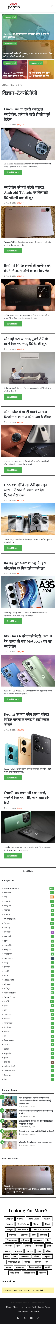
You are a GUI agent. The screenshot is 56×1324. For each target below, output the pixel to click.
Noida (7, 914)
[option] (28, 46)
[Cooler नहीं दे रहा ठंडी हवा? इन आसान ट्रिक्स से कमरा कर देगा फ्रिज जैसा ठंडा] (28, 519)
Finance (7, 1045)
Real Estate (9, 980)
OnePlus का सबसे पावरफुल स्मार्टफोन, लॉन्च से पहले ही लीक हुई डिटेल (27, 114)
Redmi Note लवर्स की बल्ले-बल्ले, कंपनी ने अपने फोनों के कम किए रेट (13, 75)
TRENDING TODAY (12, 888)
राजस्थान (7, 967)
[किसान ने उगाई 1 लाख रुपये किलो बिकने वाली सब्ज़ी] (9, 1134)
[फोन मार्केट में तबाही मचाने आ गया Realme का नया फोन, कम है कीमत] (28, 441)
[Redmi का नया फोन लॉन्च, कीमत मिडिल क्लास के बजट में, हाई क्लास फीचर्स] (28, 749)
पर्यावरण (6, 1031)
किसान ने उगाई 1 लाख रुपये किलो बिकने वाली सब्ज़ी (36, 1131)
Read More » (12, 172)
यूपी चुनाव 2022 (10, 919)
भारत (5, 897)
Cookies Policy (44, 1307)
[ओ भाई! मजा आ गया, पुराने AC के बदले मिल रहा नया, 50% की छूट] (41, 69)
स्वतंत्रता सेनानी (9, 1066)
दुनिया (6, 1058)
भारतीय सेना (8, 954)
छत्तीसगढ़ (7, 927)
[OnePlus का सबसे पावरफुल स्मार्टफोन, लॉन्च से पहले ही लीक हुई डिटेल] (28, 27)
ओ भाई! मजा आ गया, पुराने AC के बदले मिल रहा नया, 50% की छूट (39, 75)
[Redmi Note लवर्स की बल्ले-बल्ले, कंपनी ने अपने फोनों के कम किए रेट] (14, 69)
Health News (9, 1071)
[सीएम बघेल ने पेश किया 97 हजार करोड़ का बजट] (9, 1145)
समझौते (6, 971)
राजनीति (6, 1001)
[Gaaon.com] (13, 6)
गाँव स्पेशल (7, 1027)
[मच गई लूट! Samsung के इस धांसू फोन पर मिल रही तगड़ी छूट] (28, 592)
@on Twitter (8, 1281)
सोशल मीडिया (8, 945)
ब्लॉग (5, 1010)
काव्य (5, 941)
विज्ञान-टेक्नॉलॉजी (10, 17)
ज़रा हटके (7, 932)
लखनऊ (7, 910)
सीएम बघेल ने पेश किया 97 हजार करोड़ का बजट (35, 1142)
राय (5, 1036)
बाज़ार (6, 975)
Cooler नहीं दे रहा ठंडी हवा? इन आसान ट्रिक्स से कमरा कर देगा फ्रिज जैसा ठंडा (25, 490)
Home (6, 85)
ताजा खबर (7, 892)
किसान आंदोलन (9, 1040)
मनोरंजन (7, 1019)
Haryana (7, 949)
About (15, 1307)
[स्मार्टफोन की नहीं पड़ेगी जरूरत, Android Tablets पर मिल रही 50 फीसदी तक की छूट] (28, 49)
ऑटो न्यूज (7, 988)
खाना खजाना (8, 958)
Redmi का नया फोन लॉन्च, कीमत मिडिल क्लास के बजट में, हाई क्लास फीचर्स (26, 719)
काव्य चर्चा (7, 936)
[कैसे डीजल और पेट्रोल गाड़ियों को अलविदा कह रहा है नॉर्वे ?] (9, 1113)
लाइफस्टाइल (8, 1023)
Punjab (7, 962)
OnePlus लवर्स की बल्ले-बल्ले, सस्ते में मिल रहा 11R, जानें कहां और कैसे (27, 797)
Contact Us (35, 1311)
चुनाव (5, 1006)
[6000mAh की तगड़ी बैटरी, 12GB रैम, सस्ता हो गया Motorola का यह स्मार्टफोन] (28, 671)
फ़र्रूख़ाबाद (7, 905)
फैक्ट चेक (7, 1062)
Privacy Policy (22, 1311)
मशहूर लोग (7, 1053)
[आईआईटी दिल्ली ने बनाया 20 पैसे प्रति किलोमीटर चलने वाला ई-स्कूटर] (9, 1124)
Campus (7, 1075)
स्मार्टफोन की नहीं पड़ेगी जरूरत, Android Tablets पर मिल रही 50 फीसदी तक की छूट (26, 192)
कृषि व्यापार (7, 984)
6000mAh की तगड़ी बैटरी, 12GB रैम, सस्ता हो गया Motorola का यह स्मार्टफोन (28, 641)
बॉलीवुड (6, 1049)
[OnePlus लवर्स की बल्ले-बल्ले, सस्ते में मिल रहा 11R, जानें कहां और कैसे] (28, 827)
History (7, 1014)
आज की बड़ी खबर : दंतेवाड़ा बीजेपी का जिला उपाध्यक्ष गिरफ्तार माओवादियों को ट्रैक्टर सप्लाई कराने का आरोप (35, 1101)
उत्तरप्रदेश (7, 901)
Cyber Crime (9, 997)
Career (7, 923)
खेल (5, 1079)
